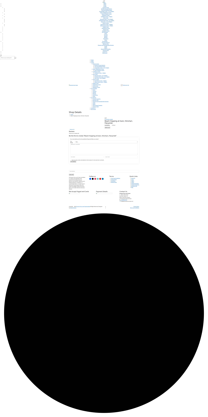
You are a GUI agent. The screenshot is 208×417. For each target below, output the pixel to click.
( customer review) (109, 119)
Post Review (73, 161)
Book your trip (126, 85)
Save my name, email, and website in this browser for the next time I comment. (88, 160)
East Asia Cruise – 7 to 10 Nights (106, 19)
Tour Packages (105, 32)
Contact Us (105, 51)
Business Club (106, 44)
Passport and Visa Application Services (106, 45)
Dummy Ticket (106, 50)
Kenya (105, 33)
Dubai (106, 40)
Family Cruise (105, 29)
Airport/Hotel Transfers (106, 49)
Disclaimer (113, 181)
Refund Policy (114, 182)
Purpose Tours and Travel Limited (83, 206)
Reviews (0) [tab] (72, 129)
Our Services (104, 41)
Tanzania (106, 34)
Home (72, 114)
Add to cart (107, 127)
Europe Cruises (106, 7)
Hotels (105, 5)
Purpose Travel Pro (106, 42)
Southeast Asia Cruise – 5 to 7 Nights (106, 20)
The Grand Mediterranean (106, 10)
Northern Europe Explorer (106, 8)
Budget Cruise (106, 27)
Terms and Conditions (115, 178)
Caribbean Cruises (105, 15)
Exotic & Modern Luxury (107, 14)
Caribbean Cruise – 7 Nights (106, 16)
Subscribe (71, 174)
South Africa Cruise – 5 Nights (107, 24)
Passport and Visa (135, 183)
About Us (133, 178)
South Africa (105, 38)
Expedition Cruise (105, 31)
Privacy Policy (114, 179)
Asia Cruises (105, 18)
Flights (105, 3)
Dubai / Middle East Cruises (105, 12)
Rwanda (105, 37)
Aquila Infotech (73, 207)
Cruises (104, 6)
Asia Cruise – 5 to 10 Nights (106, 21)
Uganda (105, 36)
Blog (132, 187)
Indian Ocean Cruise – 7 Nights (106, 25)
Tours (132, 179)
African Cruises (106, 23)
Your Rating (71, 142)
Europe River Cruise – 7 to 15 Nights (106, 11)
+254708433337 (124, 200)
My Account (104, 53)
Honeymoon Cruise (106, 28)
